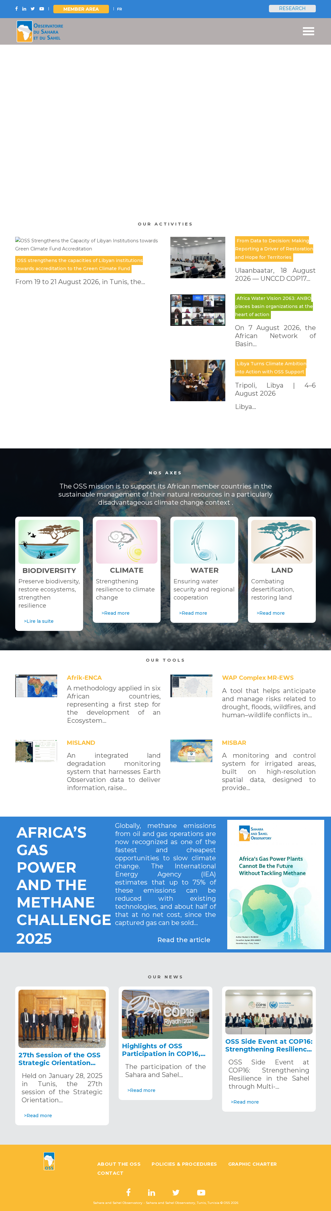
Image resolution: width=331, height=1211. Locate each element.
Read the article (183, 940)
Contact (110, 1173)
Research (292, 8)
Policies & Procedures (184, 1164)
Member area (81, 9)
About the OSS (119, 1164)
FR (119, 9)
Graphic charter (252, 1164)
